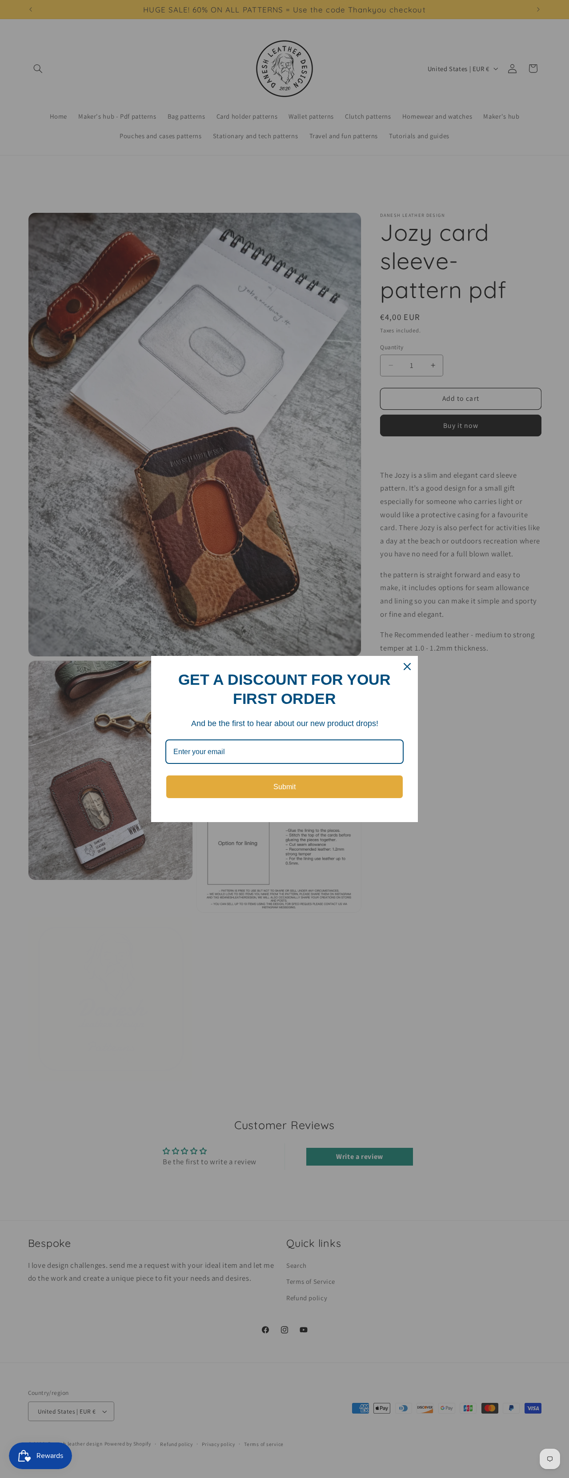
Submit (284, 787)
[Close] (407, 666)
